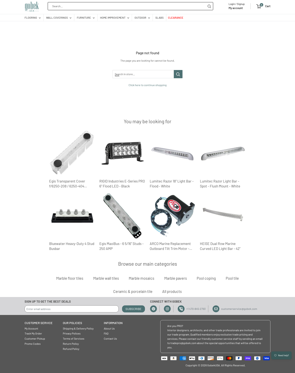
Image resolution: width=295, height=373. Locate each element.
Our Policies (72, 323)
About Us (109, 328)
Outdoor (140, 17)
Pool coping (206, 278)
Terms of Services (73, 338)
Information (113, 323)
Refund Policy (71, 348)
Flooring (31, 17)
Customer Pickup (35, 338)
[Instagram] (167, 309)
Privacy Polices (72, 333)
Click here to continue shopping (148, 85)
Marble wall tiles (106, 278)
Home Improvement (112, 17)
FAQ (106, 333)
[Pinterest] (153, 309)
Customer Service (39, 323)
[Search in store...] (178, 74)
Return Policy (71, 343)
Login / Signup (237, 3)
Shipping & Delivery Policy (78, 328)
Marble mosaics (141, 278)
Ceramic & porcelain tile (132, 291)
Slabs (159, 17)
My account (236, 8)
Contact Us (110, 338)
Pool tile (232, 278)
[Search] (209, 6)
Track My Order (33, 333)
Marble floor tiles (69, 278)
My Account (31, 328)
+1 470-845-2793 (196, 308)
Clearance (175, 17)
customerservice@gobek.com (239, 308)
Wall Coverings (57, 17)
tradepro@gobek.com (183, 343)
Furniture (84, 17)
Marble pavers (175, 278)
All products (172, 291)
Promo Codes (33, 343)
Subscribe (133, 309)
